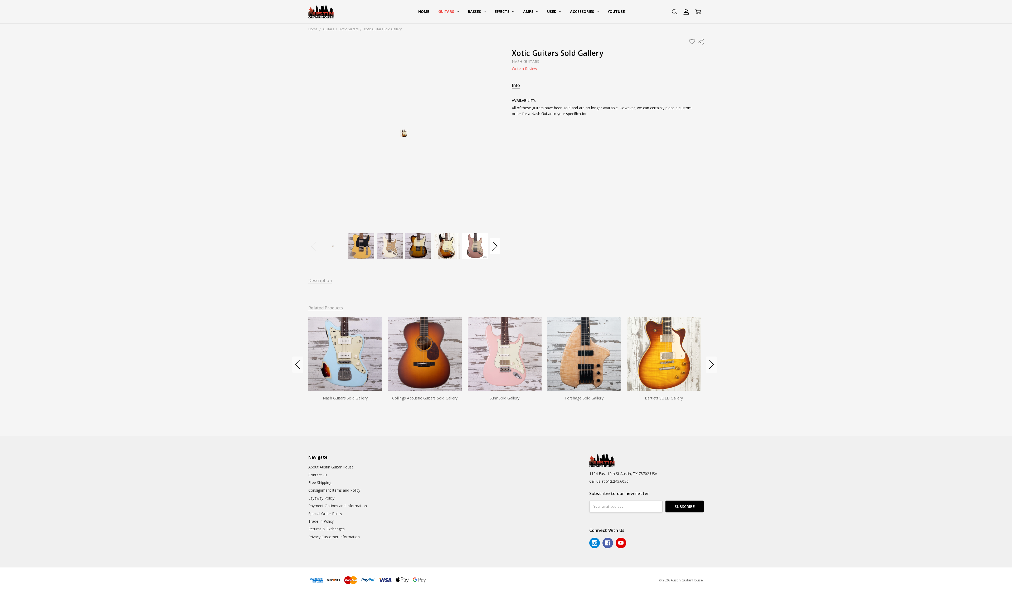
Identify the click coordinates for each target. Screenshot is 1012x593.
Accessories (582, 11)
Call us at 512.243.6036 (609, 481)
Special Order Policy (325, 513)
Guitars (446, 11)
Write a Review (524, 69)
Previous (313, 246)
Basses (475, 11)
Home (423, 11)
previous (297, 365)
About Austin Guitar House (331, 467)
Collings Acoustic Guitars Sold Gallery (425, 398)
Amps (528, 11)
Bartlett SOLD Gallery (664, 398)
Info (516, 85)
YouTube (616, 11)
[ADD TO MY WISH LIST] (372, 334)
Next (495, 246)
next (711, 365)
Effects (502, 11)
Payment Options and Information (337, 505)
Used (552, 11)
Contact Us (317, 474)
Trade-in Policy (321, 521)
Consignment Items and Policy (334, 490)
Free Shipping (319, 482)
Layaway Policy (321, 498)
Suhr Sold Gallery (504, 398)
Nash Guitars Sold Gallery (345, 398)
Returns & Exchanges (326, 528)
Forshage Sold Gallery (584, 398)
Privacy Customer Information (334, 536)
